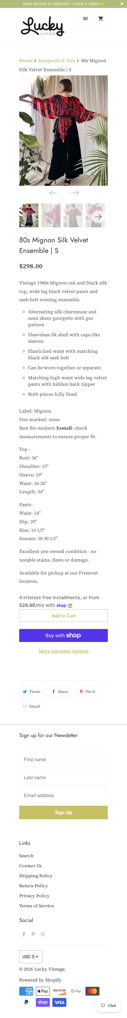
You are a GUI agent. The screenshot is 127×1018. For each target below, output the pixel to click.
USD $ (28, 957)
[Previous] (52, 192)
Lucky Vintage (49, 969)
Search (26, 856)
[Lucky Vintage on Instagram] (43, 934)
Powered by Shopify (40, 980)
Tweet (34, 691)
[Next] (74, 192)
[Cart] (101, 18)
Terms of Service (36, 906)
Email (34, 706)
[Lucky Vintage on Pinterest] (33, 934)
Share (63, 691)
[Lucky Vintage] (42, 26)
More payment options (64, 651)
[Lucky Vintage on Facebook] (24, 934)
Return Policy (33, 886)
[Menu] (85, 18)
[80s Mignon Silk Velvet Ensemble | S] (63, 130)
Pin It (90, 691)
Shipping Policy (36, 876)
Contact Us (30, 866)
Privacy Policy (34, 896)
